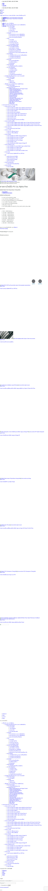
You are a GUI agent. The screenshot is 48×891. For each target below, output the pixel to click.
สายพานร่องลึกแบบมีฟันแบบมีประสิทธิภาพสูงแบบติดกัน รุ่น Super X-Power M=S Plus (17, 388)
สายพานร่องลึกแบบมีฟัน (10, 121)
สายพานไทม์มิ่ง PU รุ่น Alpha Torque (14, 147)
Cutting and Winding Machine (15, 90)
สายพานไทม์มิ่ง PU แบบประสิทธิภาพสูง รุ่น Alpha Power (18, 146)
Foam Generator (12, 97)
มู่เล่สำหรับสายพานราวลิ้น (12, 157)
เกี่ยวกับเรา (4, 713)
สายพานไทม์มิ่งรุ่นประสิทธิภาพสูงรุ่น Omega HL (17, 135)
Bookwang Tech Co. (11, 87)
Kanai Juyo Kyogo (11, 26)
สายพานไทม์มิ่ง (8, 134)
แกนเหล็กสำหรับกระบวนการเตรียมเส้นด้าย (18, 55)
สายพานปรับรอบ (8, 126)
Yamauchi (9, 32)
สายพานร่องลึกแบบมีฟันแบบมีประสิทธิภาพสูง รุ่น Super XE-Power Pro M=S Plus (23, 122)
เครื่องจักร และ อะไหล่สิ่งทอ (8, 23)
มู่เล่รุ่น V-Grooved (10, 160)
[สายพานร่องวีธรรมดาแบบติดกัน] (17, 338)
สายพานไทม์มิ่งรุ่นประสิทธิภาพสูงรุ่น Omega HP (17, 143)
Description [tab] (4, 191)
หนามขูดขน (11, 78)
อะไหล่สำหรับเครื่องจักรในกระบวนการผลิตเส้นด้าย (15, 24)
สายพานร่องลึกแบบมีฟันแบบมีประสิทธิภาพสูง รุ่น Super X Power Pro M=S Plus (23, 123)
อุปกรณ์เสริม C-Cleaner (14, 48)
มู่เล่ (5, 154)
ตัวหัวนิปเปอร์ (12, 72)
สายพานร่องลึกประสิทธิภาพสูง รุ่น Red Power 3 (17, 113)
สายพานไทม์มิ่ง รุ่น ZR (11, 141)
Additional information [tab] (7, 192)
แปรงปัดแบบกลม (12, 68)
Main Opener (12, 102)
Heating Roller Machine (14, 100)
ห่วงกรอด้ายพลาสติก (13, 31)
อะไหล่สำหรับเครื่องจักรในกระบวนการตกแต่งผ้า (15, 75)
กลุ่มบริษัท (4, 5)
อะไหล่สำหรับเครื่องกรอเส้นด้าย (15, 66)
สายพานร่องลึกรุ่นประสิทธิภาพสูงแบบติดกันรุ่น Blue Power (19, 109)
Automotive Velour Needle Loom (16, 98)
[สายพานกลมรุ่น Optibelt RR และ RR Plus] (21, 285)
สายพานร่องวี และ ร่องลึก (10, 106)
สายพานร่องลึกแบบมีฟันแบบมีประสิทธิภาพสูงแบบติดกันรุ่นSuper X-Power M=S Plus (24, 125)
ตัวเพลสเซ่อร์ (12, 63)
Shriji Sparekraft (10, 64)
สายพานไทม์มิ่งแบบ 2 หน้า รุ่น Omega (15, 140)
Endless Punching (13, 96)
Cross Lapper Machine (14, 91)
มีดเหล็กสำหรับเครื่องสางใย (15, 51)
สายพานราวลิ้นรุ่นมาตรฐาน (12, 131)
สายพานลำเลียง (8, 165)
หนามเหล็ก (11, 39)
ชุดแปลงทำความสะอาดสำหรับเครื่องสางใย (18, 52)
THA (3, 4)
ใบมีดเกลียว (11, 80)
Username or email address (6, 880)
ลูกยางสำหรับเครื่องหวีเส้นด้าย (15, 37)
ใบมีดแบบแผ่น (12, 82)
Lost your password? (4, 887)
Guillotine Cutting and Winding (15, 92)
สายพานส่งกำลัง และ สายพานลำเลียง (7, 15)
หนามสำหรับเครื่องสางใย (14, 86)
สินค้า (3, 715)
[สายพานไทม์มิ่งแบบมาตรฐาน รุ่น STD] (18, 571)
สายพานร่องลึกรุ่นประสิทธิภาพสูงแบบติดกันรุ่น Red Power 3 (19, 107)
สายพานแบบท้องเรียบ (9, 162)
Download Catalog (4, 228)
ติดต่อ (3, 718)
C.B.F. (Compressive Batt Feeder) (16, 94)
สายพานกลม (7, 151)
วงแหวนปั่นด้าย (12, 28)
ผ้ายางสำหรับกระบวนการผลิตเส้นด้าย (17, 34)
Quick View (2, 286)
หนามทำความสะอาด (13, 42)
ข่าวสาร (3, 19)
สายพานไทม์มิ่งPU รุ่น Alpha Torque (7, 481)
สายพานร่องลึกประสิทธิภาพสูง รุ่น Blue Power (16, 115)
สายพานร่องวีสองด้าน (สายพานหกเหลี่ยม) (15, 119)
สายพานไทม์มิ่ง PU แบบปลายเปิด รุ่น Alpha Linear (17, 150)
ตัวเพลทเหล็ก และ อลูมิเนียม (15, 49)
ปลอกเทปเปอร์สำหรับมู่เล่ (12, 159)
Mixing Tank (11, 103)
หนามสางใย (11, 30)
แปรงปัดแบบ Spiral (13, 70)
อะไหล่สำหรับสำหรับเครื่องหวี (15, 74)
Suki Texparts (10, 53)
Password (2, 883)
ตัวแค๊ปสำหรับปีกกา (13, 62)
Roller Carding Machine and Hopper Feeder (18, 88)
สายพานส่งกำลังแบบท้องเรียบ (13, 163)
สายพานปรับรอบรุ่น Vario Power (13, 128)
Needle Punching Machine (14, 89)
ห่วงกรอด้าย (11, 27)
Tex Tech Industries (11, 67)
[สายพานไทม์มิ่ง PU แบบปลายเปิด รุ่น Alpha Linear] (12, 17)
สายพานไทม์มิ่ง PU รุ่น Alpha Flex (14, 149)
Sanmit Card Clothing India (12, 45)
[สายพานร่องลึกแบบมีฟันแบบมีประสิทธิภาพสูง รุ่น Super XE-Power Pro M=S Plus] (11, 524)
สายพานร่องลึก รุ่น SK (11, 116)
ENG (3, 3)
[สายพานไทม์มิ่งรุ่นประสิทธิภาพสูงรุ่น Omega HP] (22, 431)
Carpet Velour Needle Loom (15, 99)
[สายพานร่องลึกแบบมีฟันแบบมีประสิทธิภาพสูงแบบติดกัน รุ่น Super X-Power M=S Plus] (15, 385)
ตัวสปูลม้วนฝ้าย (12, 71)
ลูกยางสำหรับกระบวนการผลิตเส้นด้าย (17, 35)
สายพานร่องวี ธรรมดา (11, 118)
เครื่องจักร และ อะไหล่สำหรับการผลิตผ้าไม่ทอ (14, 83)
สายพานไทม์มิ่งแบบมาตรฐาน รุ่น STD (15, 138)
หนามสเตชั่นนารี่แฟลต (14, 44)
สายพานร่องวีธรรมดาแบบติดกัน (13, 112)
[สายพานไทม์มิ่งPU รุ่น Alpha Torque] (12, 18)
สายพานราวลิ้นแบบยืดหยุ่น (12, 132)
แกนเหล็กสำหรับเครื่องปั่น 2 (15, 56)
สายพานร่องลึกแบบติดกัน (12, 110)
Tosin (8, 38)
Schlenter (9, 79)
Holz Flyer (9, 59)
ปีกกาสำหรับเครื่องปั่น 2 (14, 60)
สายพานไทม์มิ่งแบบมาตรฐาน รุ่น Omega (15, 137)
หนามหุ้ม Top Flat (13, 41)
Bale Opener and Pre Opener (15, 101)
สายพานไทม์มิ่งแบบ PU (21, 15)
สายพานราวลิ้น (8, 129)
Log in (9, 885)
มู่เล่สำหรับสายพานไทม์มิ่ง (12, 156)
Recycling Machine (13, 95)
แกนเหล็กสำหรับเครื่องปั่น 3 (15, 58)
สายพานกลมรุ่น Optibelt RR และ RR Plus (15, 153)
